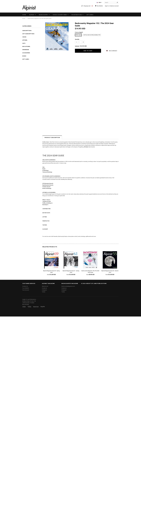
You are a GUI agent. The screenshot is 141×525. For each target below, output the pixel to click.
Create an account (114, 6)
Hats (23, 43)
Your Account (25, 290)
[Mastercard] (36, 306)
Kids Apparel (26, 46)
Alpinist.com (45, 286)
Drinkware (25, 49)
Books (24, 56)
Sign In (106, 6)
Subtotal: (77, 46)
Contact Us (25, 286)
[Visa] (24, 306)
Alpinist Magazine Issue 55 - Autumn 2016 (109, 271)
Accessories (26, 52)
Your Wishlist (25, 288)
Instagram (44, 290)
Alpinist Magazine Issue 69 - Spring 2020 (51, 271)
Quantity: (77, 39)
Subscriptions (26, 30)
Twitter (43, 291)
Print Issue (78, 35)
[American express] (29, 306)
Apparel (24, 40)
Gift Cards (25, 59)
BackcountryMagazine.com (68, 286)
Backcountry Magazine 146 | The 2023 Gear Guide (90, 271)
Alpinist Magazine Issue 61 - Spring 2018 (71, 271)
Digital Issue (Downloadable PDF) (92, 35)
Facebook (44, 288)
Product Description (52, 137)
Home (23, 18)
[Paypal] (42, 306)
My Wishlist (100, 6)
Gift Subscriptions (28, 33)
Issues (24, 37)
